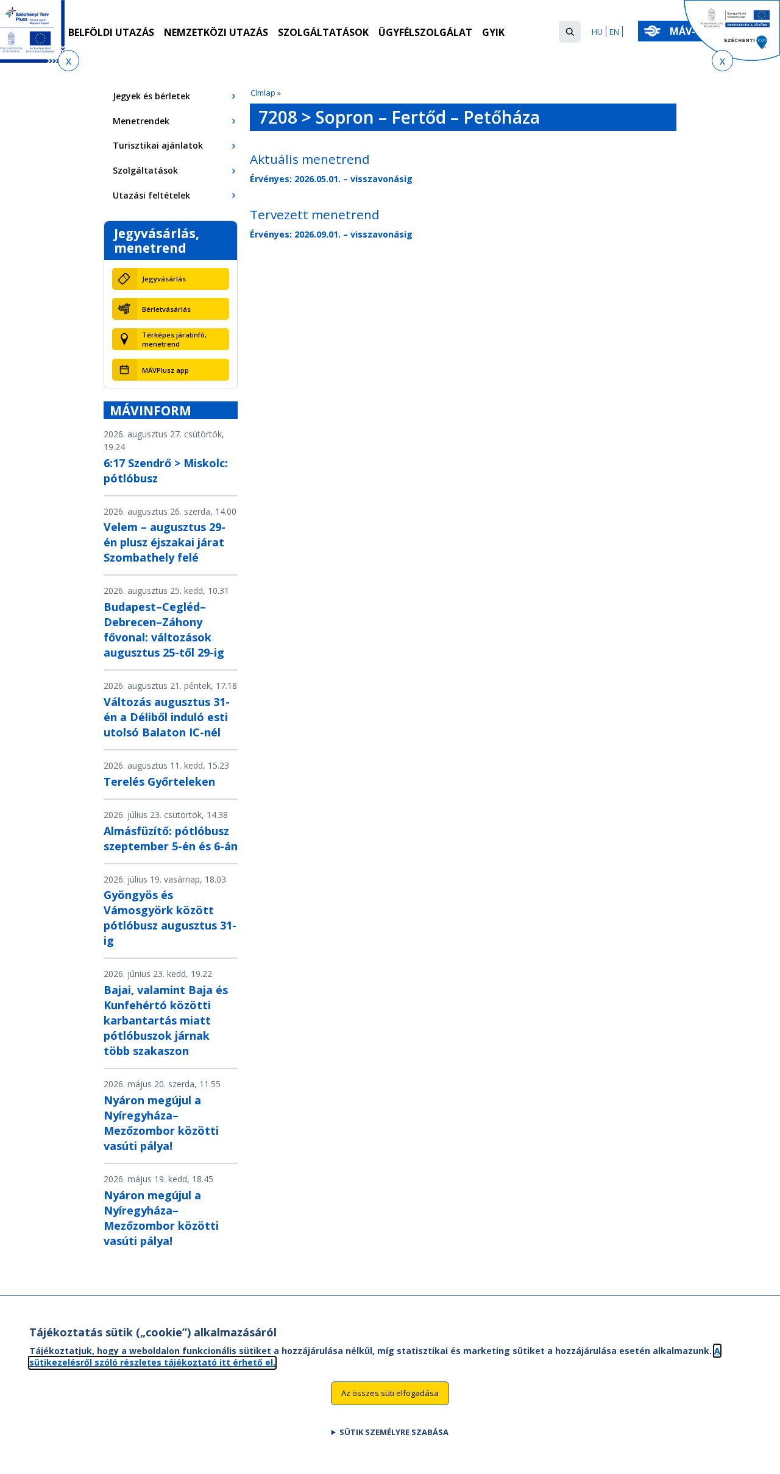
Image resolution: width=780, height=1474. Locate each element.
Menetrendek (141, 121)
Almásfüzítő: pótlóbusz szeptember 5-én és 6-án (171, 838)
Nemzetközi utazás (216, 32)
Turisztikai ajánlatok (158, 145)
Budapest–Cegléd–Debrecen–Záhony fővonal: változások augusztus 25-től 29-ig (164, 629)
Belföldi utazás (111, 32)
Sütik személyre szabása (393, 1431)
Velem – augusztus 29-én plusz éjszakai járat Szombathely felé (164, 542)
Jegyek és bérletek (151, 96)
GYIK (493, 32)
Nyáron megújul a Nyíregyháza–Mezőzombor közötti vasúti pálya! (161, 1123)
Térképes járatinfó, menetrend (174, 339)
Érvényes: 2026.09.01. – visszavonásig (331, 234)
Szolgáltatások (323, 32)
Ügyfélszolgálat (425, 32)
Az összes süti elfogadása (390, 1392)
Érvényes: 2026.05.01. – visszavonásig (331, 179)
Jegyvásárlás (164, 278)
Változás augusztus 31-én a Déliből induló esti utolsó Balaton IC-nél (167, 716)
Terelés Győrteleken (159, 781)
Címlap (262, 92)
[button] (570, 32)
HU (597, 31)
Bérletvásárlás (166, 309)
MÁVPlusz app (165, 370)
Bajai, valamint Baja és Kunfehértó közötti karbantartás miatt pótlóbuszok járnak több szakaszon (166, 1020)
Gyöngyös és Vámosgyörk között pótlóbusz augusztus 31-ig (170, 917)
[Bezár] (68, 60)
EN (614, 31)
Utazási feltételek (151, 195)
